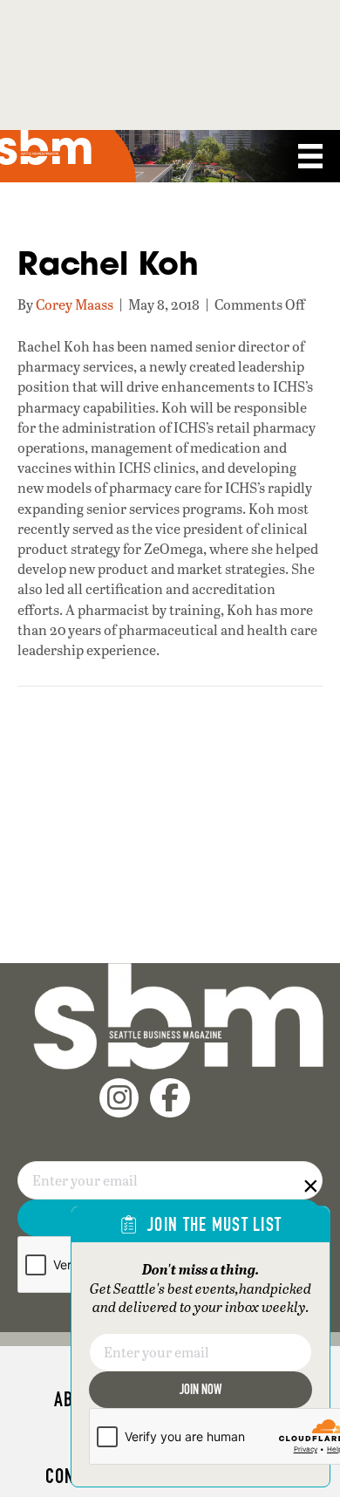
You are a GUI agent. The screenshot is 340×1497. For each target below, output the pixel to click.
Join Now (200, 1389)
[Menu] (310, 156)
